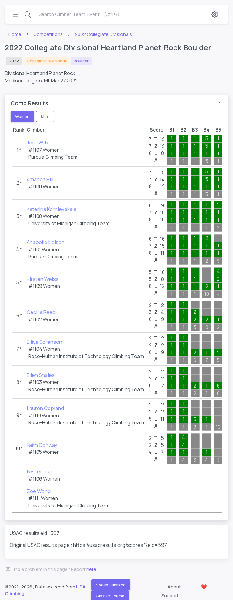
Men (45, 116)
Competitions (48, 34)
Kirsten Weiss (43, 278)
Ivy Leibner (39, 471)
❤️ (204, 587)
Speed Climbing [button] (111, 584)
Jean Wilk (37, 142)
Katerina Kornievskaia (51, 208)
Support (170, 595)
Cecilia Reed (41, 312)
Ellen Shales (41, 374)
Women (22, 116)
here (91, 569)
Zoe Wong (39, 491)
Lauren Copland (45, 408)
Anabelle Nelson (46, 242)
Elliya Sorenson (44, 341)
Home (14, 34)
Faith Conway (42, 444)
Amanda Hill (40, 179)
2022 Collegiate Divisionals (103, 34)
